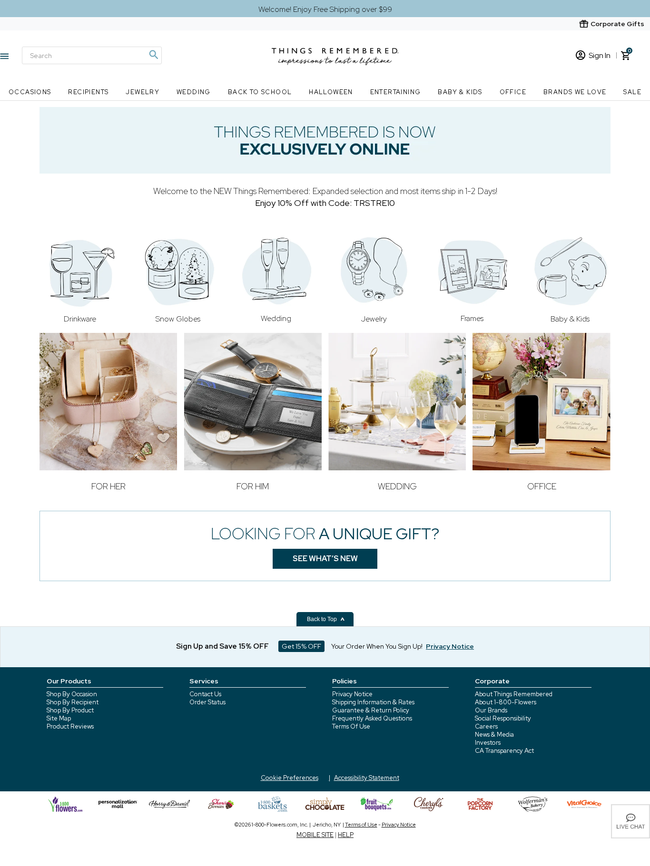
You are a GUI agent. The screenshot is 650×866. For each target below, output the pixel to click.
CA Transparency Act (504, 751)
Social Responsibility (503, 718)
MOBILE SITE (315, 835)
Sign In (600, 55)
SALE (632, 92)
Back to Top (322, 619)
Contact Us (205, 694)
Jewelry (142, 92)
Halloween (331, 92)
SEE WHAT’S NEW (325, 559)
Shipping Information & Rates (373, 702)
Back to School (260, 92)
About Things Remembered (513, 694)
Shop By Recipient (72, 702)
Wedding (194, 92)
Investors (488, 743)
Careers (486, 726)
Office (513, 92)
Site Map (59, 718)
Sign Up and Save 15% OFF (222, 646)
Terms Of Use (351, 726)
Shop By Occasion (72, 694)
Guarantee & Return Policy (370, 710)
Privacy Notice (352, 694)
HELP (346, 835)
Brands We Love (575, 92)
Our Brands (491, 710)
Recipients (88, 92)
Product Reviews (70, 726)
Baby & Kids (460, 92)
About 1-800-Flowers (505, 702)
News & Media (494, 734)
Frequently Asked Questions (372, 718)
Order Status (207, 702)
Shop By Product (70, 710)
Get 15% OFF (301, 646)
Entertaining (395, 92)
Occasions (30, 92)
